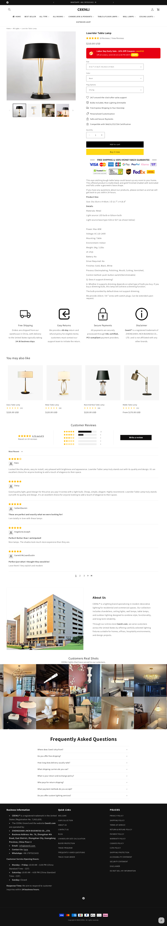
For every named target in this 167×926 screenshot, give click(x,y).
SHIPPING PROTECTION (119, 852)
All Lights (16, 28)
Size (87, 62)
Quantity (89, 130)
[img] (15, 459)
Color (88, 73)
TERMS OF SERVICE (117, 825)
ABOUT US (62, 825)
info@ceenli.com (27, 845)
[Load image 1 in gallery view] (19, 110)
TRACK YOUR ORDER (66, 857)
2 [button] (80, 575)
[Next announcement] (113, 2)
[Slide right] (73, 110)
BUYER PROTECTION (66, 843)
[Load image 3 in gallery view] (48, 110)
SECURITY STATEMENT (119, 861)
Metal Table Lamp (52, 405)
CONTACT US (63, 829)
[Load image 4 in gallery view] (62, 110)
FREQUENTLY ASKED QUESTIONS (71, 852)
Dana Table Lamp (13, 405)
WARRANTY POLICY (118, 838)
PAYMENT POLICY (117, 834)
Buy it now (115, 152)
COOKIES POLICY (117, 843)
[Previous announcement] (53, 2)
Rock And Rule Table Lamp (94, 405)
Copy (134, 54)
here (26, 849)
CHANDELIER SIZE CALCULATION (71, 838)
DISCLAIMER (115, 866)
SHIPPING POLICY (117, 820)
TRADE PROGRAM (65, 848)
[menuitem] (16, 16)
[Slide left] (9, 110)
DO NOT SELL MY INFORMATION (123, 871)
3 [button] (84, 575)
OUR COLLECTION (65, 820)
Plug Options (91, 85)
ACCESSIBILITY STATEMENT (121, 857)
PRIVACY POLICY (116, 816)
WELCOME (62, 816)
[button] (9, 9)
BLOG (60, 834)
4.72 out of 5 (38, 436)
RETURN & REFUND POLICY (121, 829)
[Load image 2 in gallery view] (33, 110)
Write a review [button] (136, 437)
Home (9, 28)
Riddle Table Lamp (130, 405)
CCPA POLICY (115, 848)
